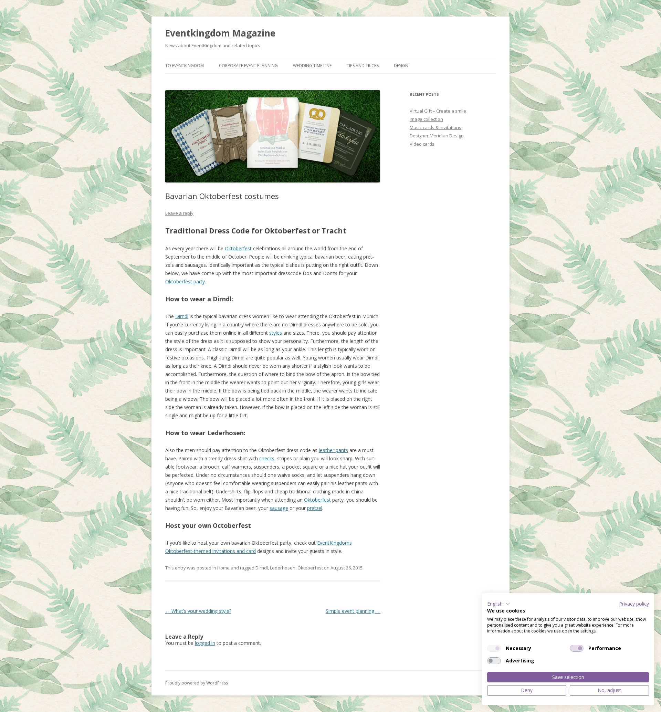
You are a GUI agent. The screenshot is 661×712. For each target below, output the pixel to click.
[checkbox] (494, 648)
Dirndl (261, 568)
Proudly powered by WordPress (196, 683)
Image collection (426, 119)
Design (401, 66)
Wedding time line (312, 66)
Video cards (422, 144)
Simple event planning (353, 611)
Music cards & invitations (435, 127)
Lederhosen (282, 568)
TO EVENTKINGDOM (184, 66)
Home (223, 568)
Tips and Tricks (363, 66)
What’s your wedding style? (198, 611)
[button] (498, 604)
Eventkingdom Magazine (220, 33)
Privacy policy (634, 603)
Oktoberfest (310, 568)
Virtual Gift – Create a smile (438, 111)
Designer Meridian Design (437, 136)
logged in (205, 643)
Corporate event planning (248, 66)
